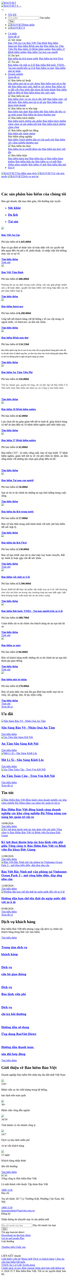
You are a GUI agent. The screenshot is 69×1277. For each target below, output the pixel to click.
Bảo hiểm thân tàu (25, 161)
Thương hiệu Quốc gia (13, 1247)
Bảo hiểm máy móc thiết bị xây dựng (31, 86)
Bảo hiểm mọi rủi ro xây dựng (24, 83)
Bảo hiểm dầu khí (56, 164)
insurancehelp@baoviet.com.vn (18, 1210)
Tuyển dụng (28, 1264)
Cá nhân (12, 33)
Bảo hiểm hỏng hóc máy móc (39, 92)
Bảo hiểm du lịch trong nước (23, 58)
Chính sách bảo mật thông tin (49, 1268)
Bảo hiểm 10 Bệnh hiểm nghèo (34, 49)
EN (14, 14)
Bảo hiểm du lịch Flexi (51, 58)
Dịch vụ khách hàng (43, 1258)
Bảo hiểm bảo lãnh (18, 111)
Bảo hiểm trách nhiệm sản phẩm (25, 121)
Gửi (4, 1229)
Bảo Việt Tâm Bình (36, 43)
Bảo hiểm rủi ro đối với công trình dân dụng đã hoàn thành (36, 88)
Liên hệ (17, 1258)
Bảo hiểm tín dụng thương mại (39, 114)
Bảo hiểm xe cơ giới (46, 161)
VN (10, 14)
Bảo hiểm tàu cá (37, 158)
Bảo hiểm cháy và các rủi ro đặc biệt (27, 99)
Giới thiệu (6, 1258)
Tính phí (5, 262)
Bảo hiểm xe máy (45, 68)
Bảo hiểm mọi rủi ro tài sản (32, 102)
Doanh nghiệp (15, 74)
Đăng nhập (28, 24)
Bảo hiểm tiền (36, 111)
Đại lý (11, 167)
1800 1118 (6, 1190)
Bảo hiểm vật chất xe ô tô (21, 64)
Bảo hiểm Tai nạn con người (42, 52)
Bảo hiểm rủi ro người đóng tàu (24, 149)
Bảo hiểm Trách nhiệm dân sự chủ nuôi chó (31, 139)
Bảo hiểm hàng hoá (18, 158)
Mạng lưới (26, 1258)
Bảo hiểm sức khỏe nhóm (21, 133)
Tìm (11, 21)
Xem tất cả (13, 36)
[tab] (38, 208)
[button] (16, 1235)
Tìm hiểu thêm (9, 734)
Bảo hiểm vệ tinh (37, 164)
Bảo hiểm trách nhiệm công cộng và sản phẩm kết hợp (37, 122)
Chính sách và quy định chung (17, 1268)
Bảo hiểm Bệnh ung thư (30, 46)
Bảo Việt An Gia (17, 43)
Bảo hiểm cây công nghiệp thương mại (36, 141)
